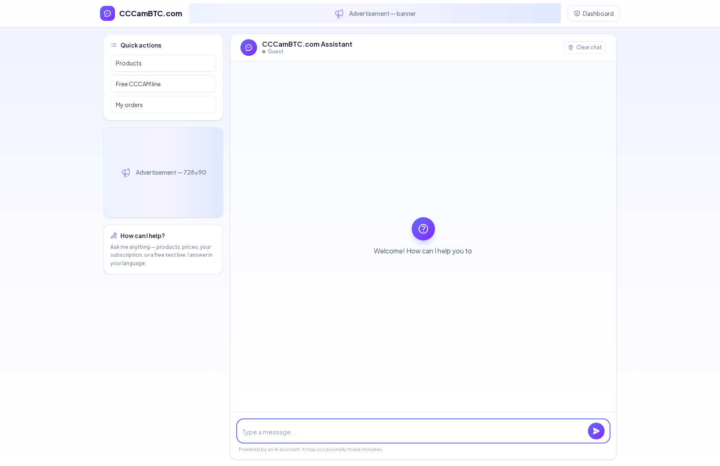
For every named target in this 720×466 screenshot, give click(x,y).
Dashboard (598, 13)
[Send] (596, 431)
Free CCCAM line (138, 84)
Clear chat (589, 47)
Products (129, 63)
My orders (129, 104)
